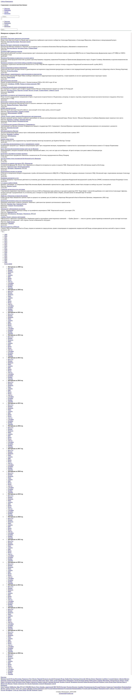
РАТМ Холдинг (61, 687)
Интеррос (11, 168)
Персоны (7, 8)
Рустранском (68, 688)
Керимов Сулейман (13, 119)
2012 (5, 239)
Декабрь (10, 288)
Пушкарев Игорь (59, 679)
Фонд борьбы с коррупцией (44, 687)
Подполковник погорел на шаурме (11, 171)
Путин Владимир (12, 71)
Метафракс (9, 690)
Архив (6, 12)
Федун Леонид (119, 680)
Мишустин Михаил (7, 683)
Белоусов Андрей (48, 679)
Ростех (34, 687)
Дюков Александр (18, 683)
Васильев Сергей (25, 41)
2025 (5, 260)
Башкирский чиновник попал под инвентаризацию (16, 200)
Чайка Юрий (11, 77)
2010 (5, 236)
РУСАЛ (24, 168)
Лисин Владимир (12, 111)
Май (9, 276)
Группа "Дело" (14, 688)
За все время (8, 264)
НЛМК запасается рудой (8, 108)
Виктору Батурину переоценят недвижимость (15, 45)
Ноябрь (10, 286)
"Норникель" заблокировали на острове (13, 209)
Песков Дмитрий (37, 679)
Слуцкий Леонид (113, 679)
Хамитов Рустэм (21, 204)
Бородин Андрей (23, 90)
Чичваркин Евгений (77, 682)
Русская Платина (100, 687)
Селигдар (15, 690)
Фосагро (74, 687)
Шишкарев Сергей (50, 683)
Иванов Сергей (11, 186)
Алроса (8, 688)
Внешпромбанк (77, 688)
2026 (5, 262)
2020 (5, 252)
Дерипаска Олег (12, 166)
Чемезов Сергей (6, 679)
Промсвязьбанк (126, 687)
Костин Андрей (33, 90)
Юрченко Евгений (12, 127)
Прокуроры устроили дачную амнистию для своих (16, 101)
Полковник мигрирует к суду (10, 178)
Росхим (3, 690)
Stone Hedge (22, 690)
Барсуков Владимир (13, 41)
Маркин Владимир (13, 105)
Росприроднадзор (22, 121)
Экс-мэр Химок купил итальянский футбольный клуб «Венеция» (21, 158)
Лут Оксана (28, 683)
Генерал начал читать (7, 139)
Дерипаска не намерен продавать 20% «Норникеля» (17, 163)
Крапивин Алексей (38, 683)
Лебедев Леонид (91, 679)
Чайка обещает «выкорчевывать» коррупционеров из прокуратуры (21, 74)
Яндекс (3, 688)
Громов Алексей (42, 682)
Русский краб (86, 688)
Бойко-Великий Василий (91, 682)
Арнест (40, 690)
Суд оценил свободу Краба (9, 183)
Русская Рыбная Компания (55, 688)
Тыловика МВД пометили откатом (11, 51)
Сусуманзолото (126, 688)
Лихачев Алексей (65, 682)
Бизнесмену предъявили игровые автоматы (14, 153)
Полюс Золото (12, 121)
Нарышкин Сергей (72, 680)
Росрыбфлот (94, 688)
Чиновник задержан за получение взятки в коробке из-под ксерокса (21, 63)
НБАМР (29, 690)
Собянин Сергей (54, 90)
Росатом (69, 687)
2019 (5, 251)
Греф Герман (11, 222)
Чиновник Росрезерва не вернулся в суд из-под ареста (17, 58)
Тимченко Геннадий (79, 679)
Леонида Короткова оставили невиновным (14, 67)
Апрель (10, 275)
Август (10, 281)
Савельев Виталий (53, 682)
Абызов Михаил (124, 679)
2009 (5, 234)
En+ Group (23, 688)
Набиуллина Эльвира (95, 680)
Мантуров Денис (44, 680)
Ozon (2, 687)
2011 (5, 238)
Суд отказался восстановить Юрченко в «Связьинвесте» (18, 124)
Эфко (18, 687)
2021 (5, 254)
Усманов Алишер (23, 111)
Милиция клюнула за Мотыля (10, 226)
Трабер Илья (68, 679)
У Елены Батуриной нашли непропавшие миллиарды (17, 87)
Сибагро (111, 688)
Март (9, 273)
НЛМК (17, 84)
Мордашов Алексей (109, 680)
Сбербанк (11, 223)
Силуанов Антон (10, 682)
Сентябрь (11, 283)
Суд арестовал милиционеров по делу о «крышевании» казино (20, 144)
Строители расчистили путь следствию (13, 189)
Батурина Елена (23, 48)
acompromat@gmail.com (66, 693)
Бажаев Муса (62, 680)
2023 (5, 257)
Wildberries (13, 687)
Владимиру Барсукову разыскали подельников (15, 38)
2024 (5, 259)
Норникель (17, 168)
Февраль (10, 272)
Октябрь (10, 284)
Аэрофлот (81, 687)
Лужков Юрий (32, 48)
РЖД (38, 84)
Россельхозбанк (18, 205)
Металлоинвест (12, 113)
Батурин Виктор (12, 48)
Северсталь (109, 687)
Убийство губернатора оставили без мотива (14, 196)
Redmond (35, 690)
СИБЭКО (30, 688)
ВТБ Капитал (12, 136)
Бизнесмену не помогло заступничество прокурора (16, 95)
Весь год (10, 268)
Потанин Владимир (24, 166)
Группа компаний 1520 (40, 688)
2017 (5, 247)
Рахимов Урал (11, 204)
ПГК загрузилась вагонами (9, 80)
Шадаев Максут (122, 682)
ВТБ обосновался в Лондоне (9, 131)
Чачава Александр (31, 682)
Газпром (10, 205)
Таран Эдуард (53, 680)
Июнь (9, 278)
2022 (5, 255)
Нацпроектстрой (104, 688)
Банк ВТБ (11, 92)
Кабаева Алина (103, 682)
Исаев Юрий (113, 682)
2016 (5, 246)
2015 (5, 244)
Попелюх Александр (7, 680)
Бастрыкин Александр (31, 680)
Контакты (7, 13)
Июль (9, 280)
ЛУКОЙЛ (28, 687)
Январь (10, 270)
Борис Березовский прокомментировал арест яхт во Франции (19, 149)
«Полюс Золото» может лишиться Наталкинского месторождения (21, 116)
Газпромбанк (117, 687)
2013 (5, 241)
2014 (5, 242)
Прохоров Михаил (25, 119)
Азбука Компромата (7, 1)
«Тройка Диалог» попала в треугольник (13, 217)
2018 (5, 249)
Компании (7, 10)
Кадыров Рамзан (84, 680)
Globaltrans (11, 84)
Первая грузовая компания (28, 84)
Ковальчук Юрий (19, 680)
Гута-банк (118, 688)
